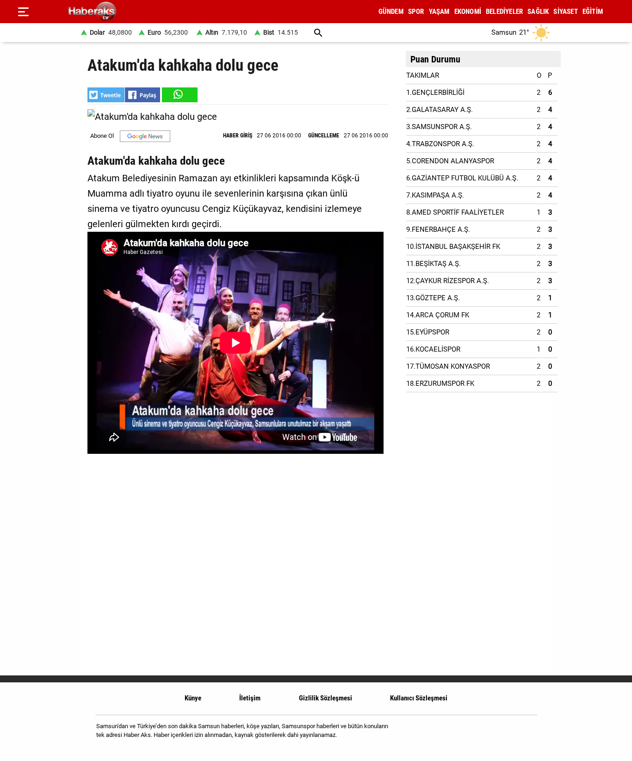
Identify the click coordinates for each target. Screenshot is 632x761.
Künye (193, 698)
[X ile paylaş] (105, 94)
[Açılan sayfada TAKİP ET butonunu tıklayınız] (145, 136)
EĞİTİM (592, 11)
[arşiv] (318, 32)
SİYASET (565, 11)
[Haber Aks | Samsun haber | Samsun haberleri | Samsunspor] (137, 11)
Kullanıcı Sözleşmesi (418, 698)
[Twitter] (523, 733)
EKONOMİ (467, 11)
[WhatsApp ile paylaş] (179, 94)
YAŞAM (439, 11)
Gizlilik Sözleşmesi (325, 698)
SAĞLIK (538, 11)
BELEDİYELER (504, 11)
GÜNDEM (390, 11)
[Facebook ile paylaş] (142, 94)
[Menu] (23, 11)
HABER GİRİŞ (237, 135)
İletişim (249, 698)
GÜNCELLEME (323, 135)
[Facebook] (500, 733)
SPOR (416, 11)
